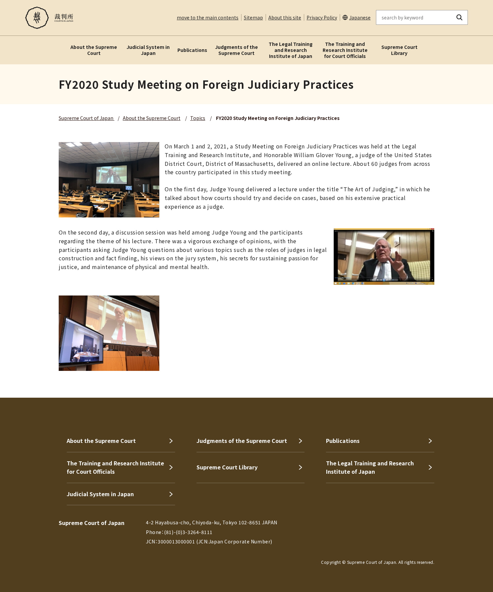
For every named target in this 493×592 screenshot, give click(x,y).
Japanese (360, 17)
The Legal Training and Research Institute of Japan (291, 50)
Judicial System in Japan (148, 50)
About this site (284, 17)
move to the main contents (207, 17)
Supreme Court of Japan (86, 118)
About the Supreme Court (93, 50)
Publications (192, 50)
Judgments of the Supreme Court (236, 50)
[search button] (460, 17)
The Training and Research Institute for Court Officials (345, 50)
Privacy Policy (322, 17)
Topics (197, 118)
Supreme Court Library (399, 50)
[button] (469, 373)
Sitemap (253, 17)
